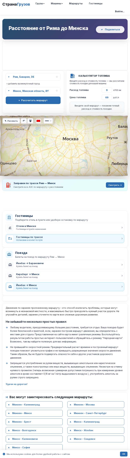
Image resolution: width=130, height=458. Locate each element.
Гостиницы (95, 3)
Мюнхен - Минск (22, 413)
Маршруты (76, 3)
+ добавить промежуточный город (23, 83)
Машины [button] (56, 3)
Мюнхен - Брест (21, 421)
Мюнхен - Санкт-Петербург (90, 413)
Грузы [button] (39, 3)
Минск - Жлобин (83, 430)
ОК (123, 454)
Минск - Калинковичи (25, 439)
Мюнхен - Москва (84, 404)
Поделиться (112, 29)
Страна (16, 4)
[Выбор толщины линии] (48, 121)
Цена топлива (78, 97)
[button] (65, 227)
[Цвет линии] (38, 121)
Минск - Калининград (87, 421)
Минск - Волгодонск (24, 430)
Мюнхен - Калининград (26, 404)
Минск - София (21, 447)
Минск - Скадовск (84, 439)
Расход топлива (79, 90)
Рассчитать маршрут (34, 100)
